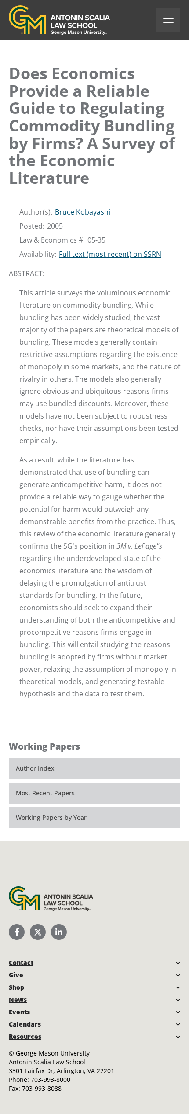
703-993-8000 (50, 1079)
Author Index (35, 768)
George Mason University (53, 1053)
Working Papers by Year (51, 817)
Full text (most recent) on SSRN (110, 254)
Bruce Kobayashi (82, 212)
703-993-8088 (42, 1088)
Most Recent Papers (45, 793)
